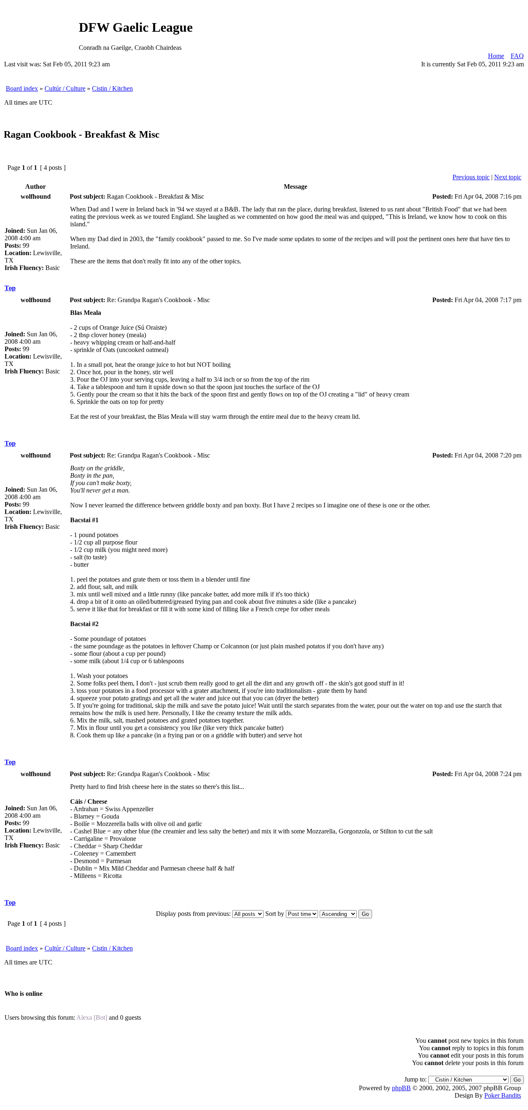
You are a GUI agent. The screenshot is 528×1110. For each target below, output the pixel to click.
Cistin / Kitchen (112, 88)
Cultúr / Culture (65, 88)
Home (496, 55)
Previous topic (471, 177)
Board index (22, 88)
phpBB (401, 1087)
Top (10, 287)
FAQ (517, 55)
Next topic (507, 177)
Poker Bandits (502, 1095)
